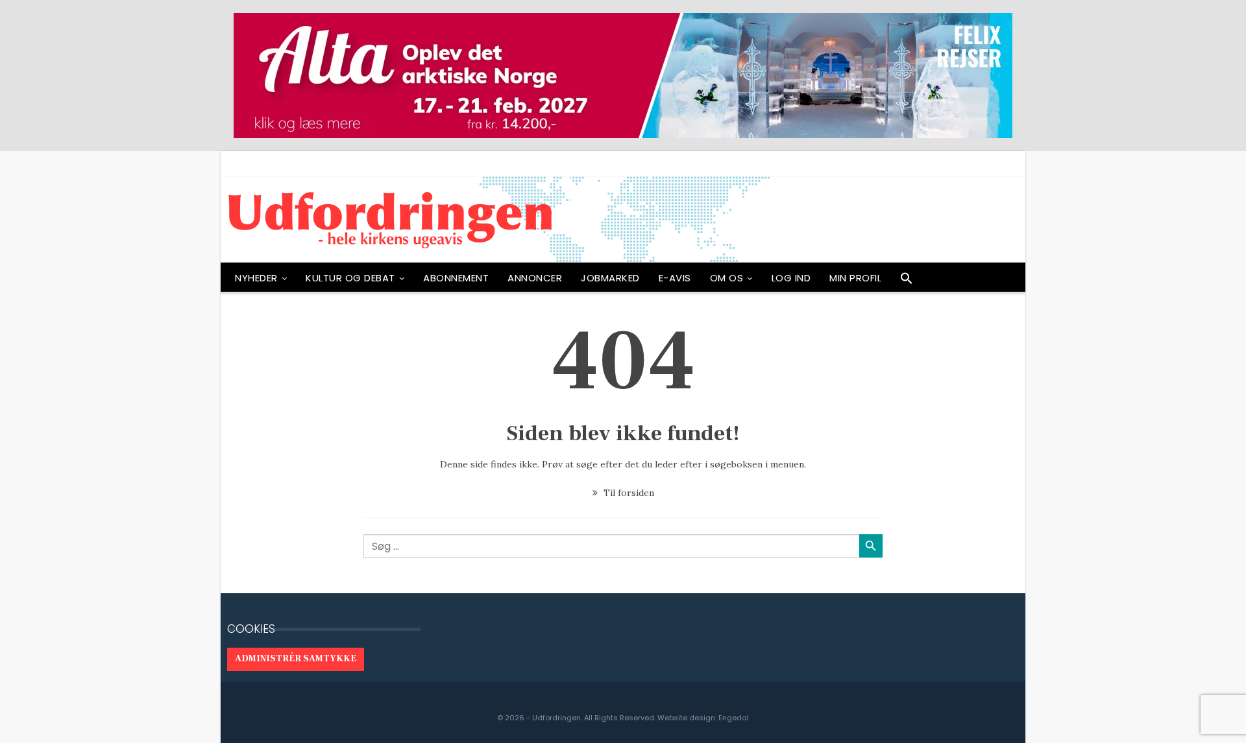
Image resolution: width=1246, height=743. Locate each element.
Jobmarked (610, 278)
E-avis (675, 278)
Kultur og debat (350, 278)
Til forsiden (627, 493)
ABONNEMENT (456, 278)
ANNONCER (534, 278)
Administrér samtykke (295, 659)
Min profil (855, 278)
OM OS (727, 278)
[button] (906, 281)
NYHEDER (256, 278)
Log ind (791, 278)
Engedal (733, 718)
